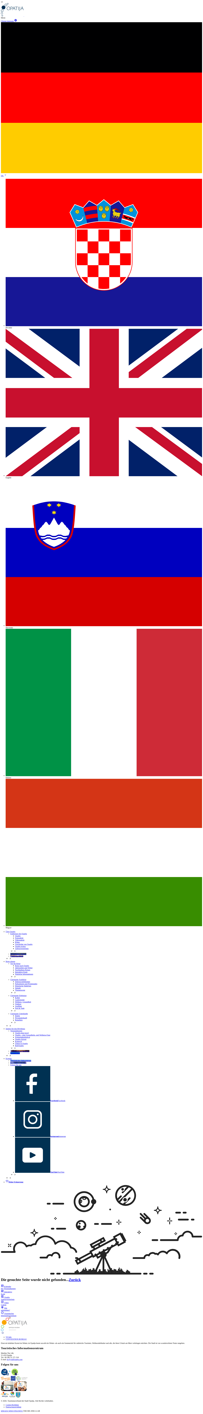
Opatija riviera (20, 946)
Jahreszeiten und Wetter (24, 968)
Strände (18, 988)
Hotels (17, 1016)
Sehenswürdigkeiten (22, 982)
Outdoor (18, 1004)
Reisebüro (19, 1020)
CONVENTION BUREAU (16, 1339)
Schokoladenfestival (22, 1037)
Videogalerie (19, 940)
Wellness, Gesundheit (23, 1002)
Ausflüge (18, 1006)
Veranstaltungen (16, 1031)
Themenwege (20, 990)
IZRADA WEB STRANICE (12, 1411)
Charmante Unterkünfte (19, 1014)
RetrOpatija (19, 1046)
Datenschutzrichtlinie (13, 1407)
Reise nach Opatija (22, 966)
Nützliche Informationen (24, 974)
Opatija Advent (20, 1039)
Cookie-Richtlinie (12, 1405)
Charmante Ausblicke (18, 980)
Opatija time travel (22, 1033)
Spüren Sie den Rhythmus (15, 1029)
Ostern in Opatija (21, 1044)
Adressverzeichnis (22, 949)
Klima (17, 942)
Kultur (17, 998)
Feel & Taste (19, 1008)
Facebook (57, 1101)
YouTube (57, 1172)
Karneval (18, 1041)
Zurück (75, 1280)
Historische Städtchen (23, 986)
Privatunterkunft (21, 1018)
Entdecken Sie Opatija (18, 934)
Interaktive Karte (21, 972)
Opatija (17, 936)
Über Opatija (10, 932)
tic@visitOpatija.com (14, 1360)
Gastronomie (20, 1000)
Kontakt (9, 1059)
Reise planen (10, 961)
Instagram (58, 1136)
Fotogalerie (19, 938)
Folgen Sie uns (15, 1065)
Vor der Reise (15, 964)
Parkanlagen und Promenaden (26, 984)
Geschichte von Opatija (23, 944)
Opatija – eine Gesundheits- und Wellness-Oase (32, 1035)
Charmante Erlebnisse (18, 996)
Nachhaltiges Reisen (22, 970)
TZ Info (9, 1337)
